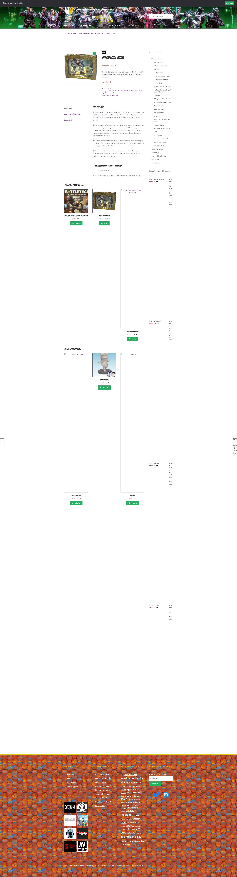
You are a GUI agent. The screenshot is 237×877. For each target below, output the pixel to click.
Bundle (122, 775)
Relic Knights (158, 135)
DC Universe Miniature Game (162, 102)
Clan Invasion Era (110, 93)
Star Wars (131, 826)
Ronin (127, 811)
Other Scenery (155, 163)
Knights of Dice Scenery (158, 156)
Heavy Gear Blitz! (159, 109)
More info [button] (20, 3)
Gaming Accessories (160, 146)
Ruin (132, 811)
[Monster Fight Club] (82, 833)
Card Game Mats (130, 775)
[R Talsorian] (70, 846)
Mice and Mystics (159, 125)
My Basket (70, 778)
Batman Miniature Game (161, 66)
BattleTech (86, 33)
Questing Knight (124, 808)
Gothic (134, 793)
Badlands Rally (158, 62)
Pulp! (155, 132)
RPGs (100, 25)
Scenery (135, 815)
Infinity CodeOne (159, 112)
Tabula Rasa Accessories (133, 833)
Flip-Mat (130, 789)
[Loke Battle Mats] (70, 833)
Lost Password (72, 782)
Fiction (123, 789)
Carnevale (157, 95)
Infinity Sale (131, 799)
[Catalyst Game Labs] (70, 807)
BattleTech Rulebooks (162, 79)
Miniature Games (86, 25)
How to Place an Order (103, 778)
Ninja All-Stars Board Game (162, 128)
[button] (94, 53)
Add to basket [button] (76, 223)
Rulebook (126, 814)
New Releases (69, 25)
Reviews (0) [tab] (68, 120)
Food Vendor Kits (136, 789)
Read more (104, 223)
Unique (138, 845)
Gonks (128, 792)
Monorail (137, 802)
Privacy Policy (100, 806)
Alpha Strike (159, 73)
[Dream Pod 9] (82, 807)
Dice (123, 786)
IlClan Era (124, 799)
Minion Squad (130, 802)
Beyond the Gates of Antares (162, 86)
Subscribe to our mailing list (158, 774)
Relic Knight (132, 808)
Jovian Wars (157, 116)
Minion (123, 802)
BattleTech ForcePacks (98, 33)
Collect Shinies (100, 782)
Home (68, 33)
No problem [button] (229, 3)
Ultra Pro (133, 845)
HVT (140, 796)
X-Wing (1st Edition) (160, 142)
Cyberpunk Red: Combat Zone (163, 99)
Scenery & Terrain (115, 25)
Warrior (123, 848)
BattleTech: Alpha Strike (110, 115)
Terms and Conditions (103, 798)
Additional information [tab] (72, 114)
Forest (123, 793)
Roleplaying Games (157, 149)
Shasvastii (124, 819)
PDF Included (136, 805)
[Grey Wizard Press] (82, 820)
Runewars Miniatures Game (162, 139)
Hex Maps (159, 83)
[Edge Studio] (70, 820)
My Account (71, 774)
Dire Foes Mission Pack (133, 786)
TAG (143, 833)
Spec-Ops (130, 819)
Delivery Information (102, 790)
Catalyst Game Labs (112, 95)
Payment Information (102, 786)
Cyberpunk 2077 (136, 782)
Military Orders (137, 799)
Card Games (132, 25)
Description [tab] (68, 108)
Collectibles (155, 152)
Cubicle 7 (125, 781)
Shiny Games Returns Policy (104, 802)
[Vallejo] (82, 846)
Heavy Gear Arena (159, 106)
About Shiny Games (102, 774)
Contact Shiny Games (102, 794)
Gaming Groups (72, 786)
